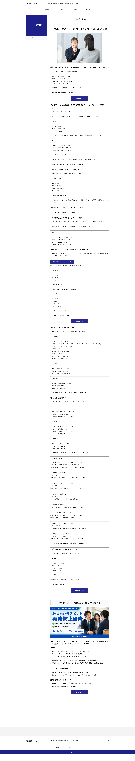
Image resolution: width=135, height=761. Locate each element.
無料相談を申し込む (79, 590)
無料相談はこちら (80, 98)
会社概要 (47, 9)
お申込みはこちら (80, 692)
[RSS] (108, 740)
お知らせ (88, 9)
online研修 (60, 9)
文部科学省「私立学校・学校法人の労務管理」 (62, 262)
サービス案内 (74, 9)
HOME (32, 9)
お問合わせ (102, 9)
